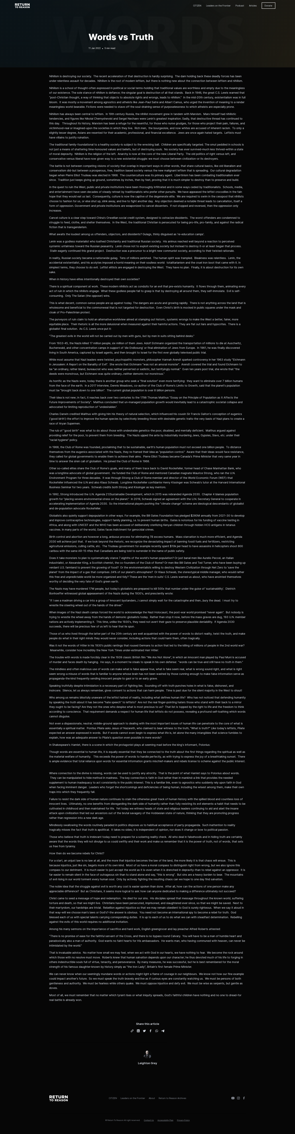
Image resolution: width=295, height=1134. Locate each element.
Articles (253, 5)
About (152, 1098)
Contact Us (149, 1120)
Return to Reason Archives (172, 1098)
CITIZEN (197, 5)
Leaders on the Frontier (218, 5)
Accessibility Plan (165, 1120)
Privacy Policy (183, 1120)
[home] (22, 5)
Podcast (240, 5)
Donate (268, 5)
